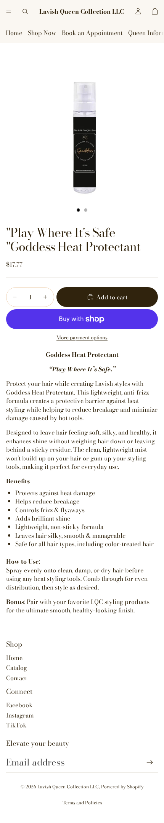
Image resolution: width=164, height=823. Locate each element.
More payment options (82, 337)
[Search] (25, 11)
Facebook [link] (19, 705)
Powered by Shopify (122, 786)
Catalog (16, 667)
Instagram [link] (20, 715)
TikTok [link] (16, 725)
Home (14, 32)
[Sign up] (150, 762)
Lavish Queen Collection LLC (68, 786)
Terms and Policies (82, 802)
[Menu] (9, 11)
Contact (16, 678)
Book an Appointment (92, 32)
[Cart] (154, 11)
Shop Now (42, 32)
